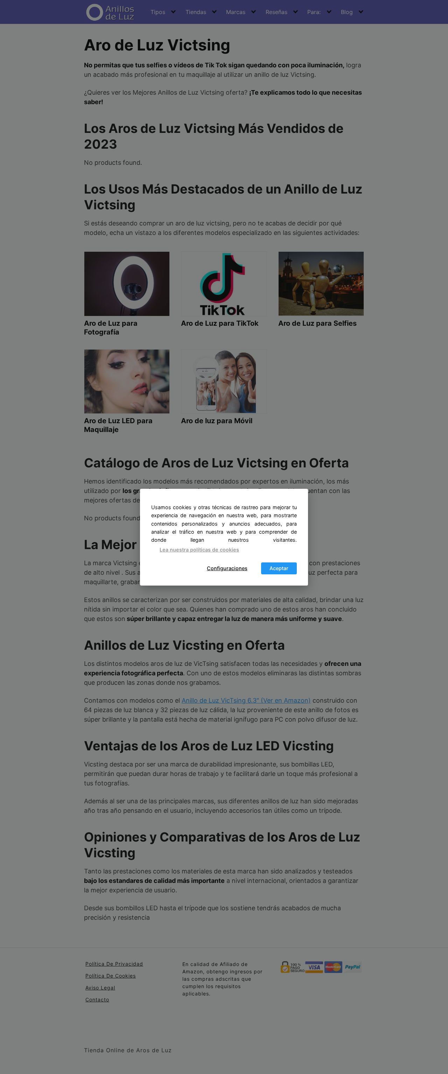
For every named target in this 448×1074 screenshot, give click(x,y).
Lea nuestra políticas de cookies (199, 550)
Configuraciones (227, 568)
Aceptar (279, 568)
